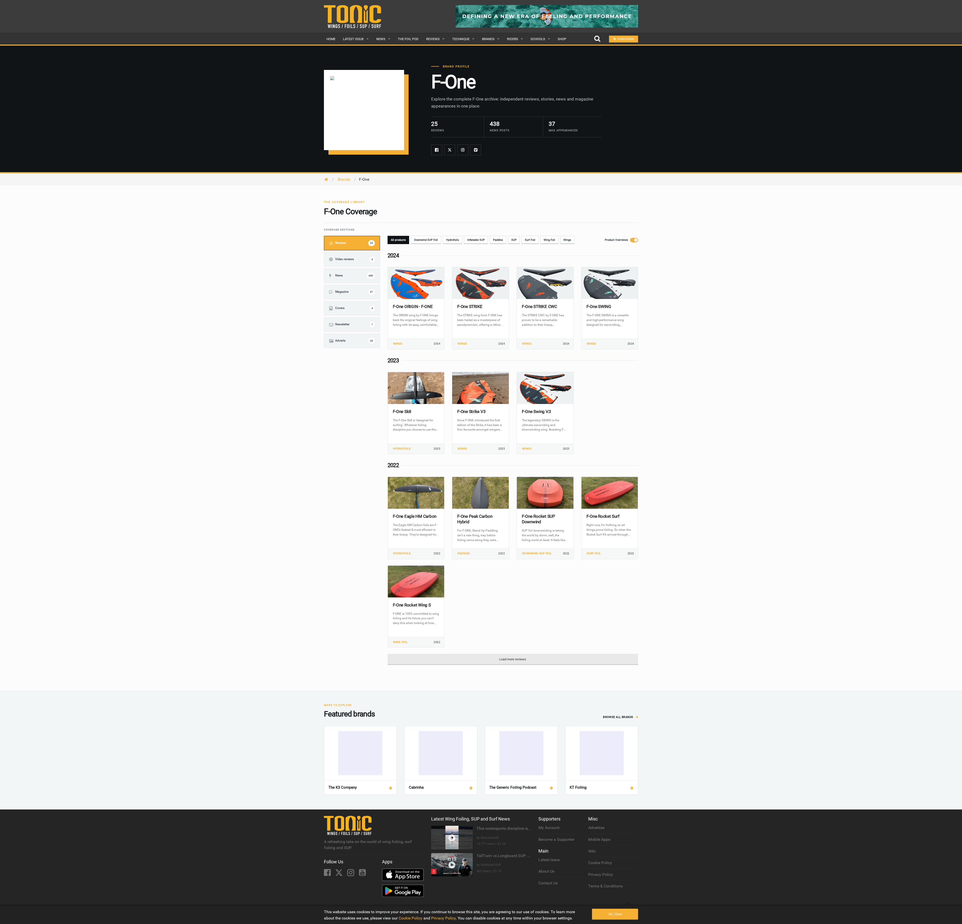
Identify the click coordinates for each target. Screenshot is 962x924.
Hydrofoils (452, 240)
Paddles (498, 240)
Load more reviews (512, 659)
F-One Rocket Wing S (412, 604)
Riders (512, 39)
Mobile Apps (599, 839)
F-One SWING (598, 306)
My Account (548, 827)
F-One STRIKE (470, 306)
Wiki (592, 851)
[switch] (620, 240)
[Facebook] (436, 149)
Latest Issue (353, 39)
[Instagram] (462, 149)
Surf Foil (530, 240)
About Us (546, 871)
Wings (567, 240)
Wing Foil (549, 240)
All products (398, 240)
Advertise (596, 827)
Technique (460, 39)
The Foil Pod (408, 39)
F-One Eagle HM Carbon (415, 516)
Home (330, 39)
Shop (562, 39)
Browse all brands (618, 717)
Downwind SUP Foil (426, 240)
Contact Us (548, 883)
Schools (538, 39)
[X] (339, 874)
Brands (488, 39)
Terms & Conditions (605, 886)
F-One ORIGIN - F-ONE (413, 306)
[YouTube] (362, 874)
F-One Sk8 (402, 411)
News (380, 39)
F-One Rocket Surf (603, 516)
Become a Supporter (556, 839)
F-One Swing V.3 (536, 411)
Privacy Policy (600, 874)
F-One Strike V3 (471, 411)
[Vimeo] (475, 149)
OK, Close (615, 914)
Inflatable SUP (476, 240)
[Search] (597, 39)
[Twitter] (449, 149)
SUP (514, 240)
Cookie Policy (600, 862)
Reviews (433, 39)
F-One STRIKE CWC (539, 306)
